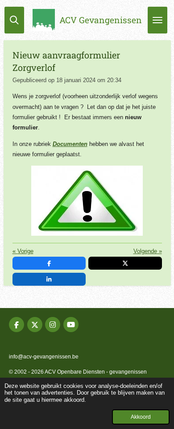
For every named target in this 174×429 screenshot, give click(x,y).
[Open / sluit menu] (157, 20)
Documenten (70, 144)
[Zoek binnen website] (14, 20)
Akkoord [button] (141, 417)
